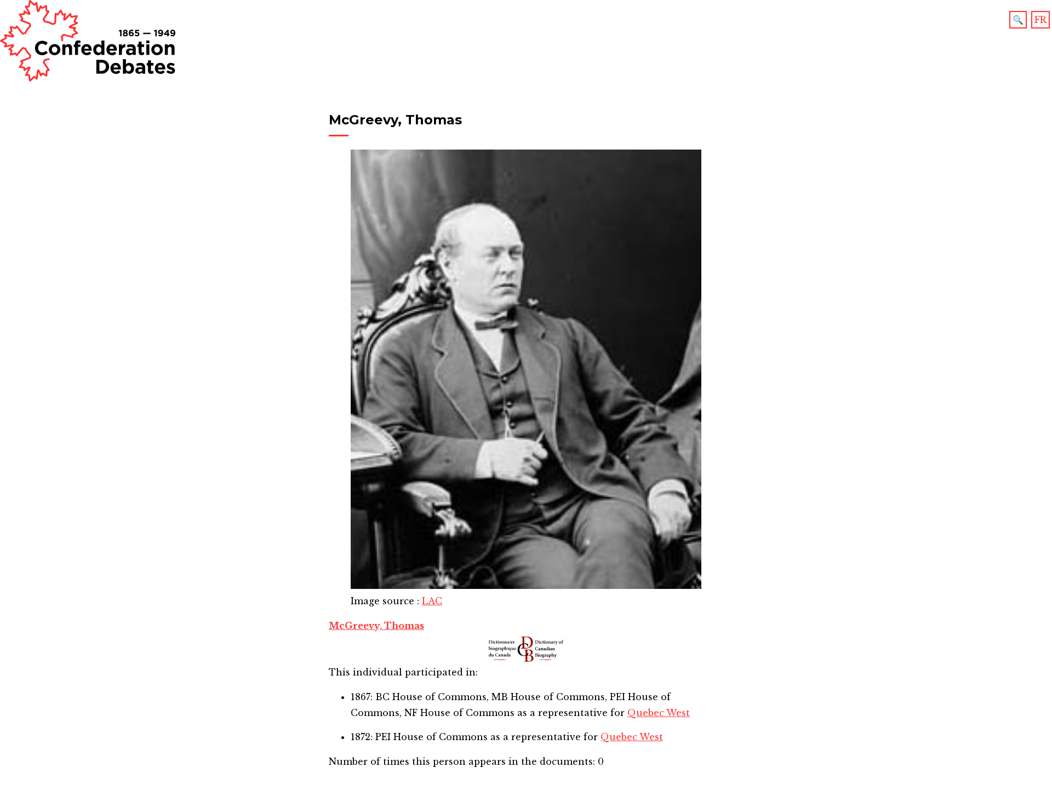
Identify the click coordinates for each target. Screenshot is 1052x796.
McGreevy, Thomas (376, 625)
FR (1040, 19)
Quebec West (658, 712)
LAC (432, 600)
